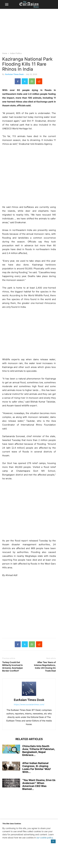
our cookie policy (44, 837)
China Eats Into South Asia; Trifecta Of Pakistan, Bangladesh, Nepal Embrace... (38, 750)
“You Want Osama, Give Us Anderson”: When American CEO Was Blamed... (38, 784)
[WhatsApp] (32, 81)
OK (53, 841)
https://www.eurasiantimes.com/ (29, 704)
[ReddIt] (39, 81)
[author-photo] (29, 696)
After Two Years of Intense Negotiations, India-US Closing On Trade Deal (45, 666)
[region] (29, 31)
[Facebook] (18, 81)
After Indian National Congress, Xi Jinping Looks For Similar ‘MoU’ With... (36, 767)
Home (4, 53)
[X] (25, 81)
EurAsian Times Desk (14, 74)
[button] (6, 4)
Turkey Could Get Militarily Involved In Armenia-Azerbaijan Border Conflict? (12, 666)
